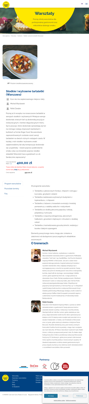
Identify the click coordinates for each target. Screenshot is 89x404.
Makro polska (40, 376)
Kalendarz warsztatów (19, 378)
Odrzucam (65, 396)
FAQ (13, 382)
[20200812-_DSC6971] (20, 62)
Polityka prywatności (71, 400)
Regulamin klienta (33, 394)
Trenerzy (15, 380)
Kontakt (38, 382)
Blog (13, 384)
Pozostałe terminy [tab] (11, 189)
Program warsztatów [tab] (13, 184)
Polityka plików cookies (59, 400)
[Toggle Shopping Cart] (82, 3)
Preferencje (79, 396)
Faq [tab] (5, 194)
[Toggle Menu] (86, 3)
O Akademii (15, 387)
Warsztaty (15, 376)
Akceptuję (51, 396)
